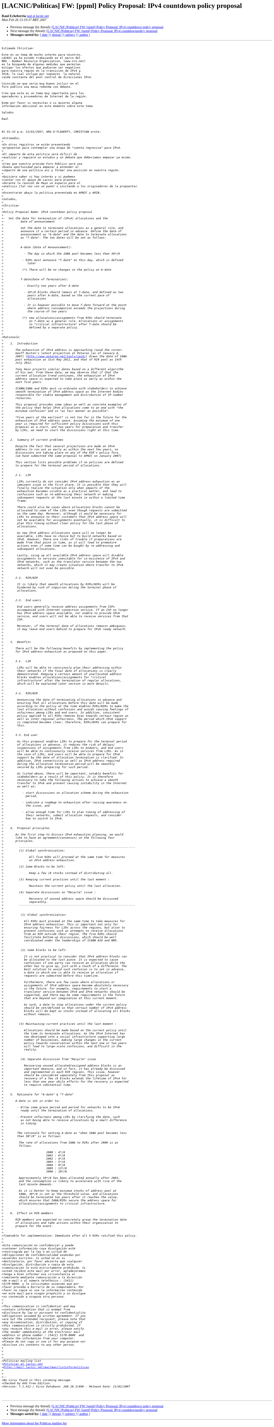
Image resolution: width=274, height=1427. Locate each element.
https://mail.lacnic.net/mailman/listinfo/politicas (46, 1367)
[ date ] (44, 35)
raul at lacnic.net (38, 16)
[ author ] (83, 35)
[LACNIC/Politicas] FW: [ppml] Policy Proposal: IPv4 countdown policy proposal (107, 27)
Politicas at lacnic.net (23, 1364)
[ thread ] (56, 35)
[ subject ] (70, 35)
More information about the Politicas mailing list (34, 1423)
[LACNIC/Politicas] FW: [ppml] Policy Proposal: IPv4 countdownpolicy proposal (101, 31)
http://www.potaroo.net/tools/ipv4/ (56, 356)
